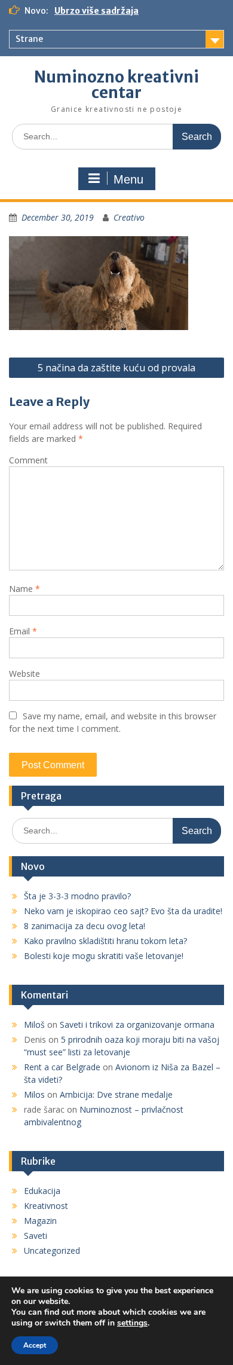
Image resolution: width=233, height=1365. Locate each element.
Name (24, 588)
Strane (29, 38)
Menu (128, 179)
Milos (34, 1094)
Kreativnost (46, 1205)
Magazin (40, 1220)
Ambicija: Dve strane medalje (116, 1094)
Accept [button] (34, 1345)
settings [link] (132, 1323)
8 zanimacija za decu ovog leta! (84, 926)
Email (23, 631)
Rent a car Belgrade (62, 1067)
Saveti (35, 1235)
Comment (28, 460)
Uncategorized (52, 1250)
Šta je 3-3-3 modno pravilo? (77, 896)
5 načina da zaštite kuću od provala (116, 367)
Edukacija (42, 1190)
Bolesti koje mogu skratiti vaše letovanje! (103, 955)
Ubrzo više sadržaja (96, 10)
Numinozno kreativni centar (116, 84)
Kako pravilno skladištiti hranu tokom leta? (105, 940)
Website (24, 673)
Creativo (129, 217)
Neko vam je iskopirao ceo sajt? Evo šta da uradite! (123, 911)
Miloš (34, 1024)
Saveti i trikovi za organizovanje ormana (137, 1024)
